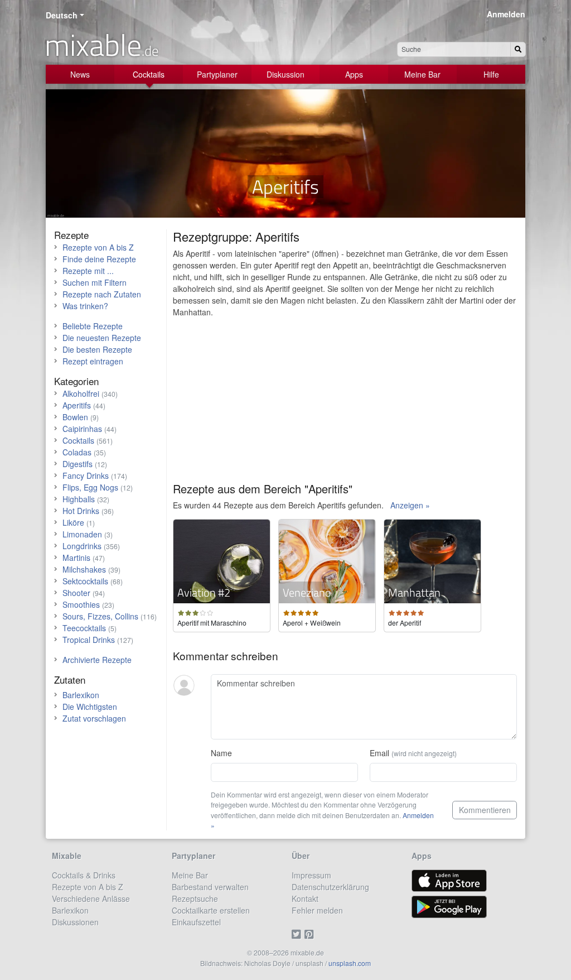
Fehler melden (317, 910)
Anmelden (506, 14)
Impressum (311, 875)
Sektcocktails (85, 581)
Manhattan (414, 592)
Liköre (73, 522)
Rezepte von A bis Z (98, 247)
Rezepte (71, 235)
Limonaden (82, 534)
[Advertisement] (345, 404)
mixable (102, 45)
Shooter (76, 592)
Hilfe (491, 74)
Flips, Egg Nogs (90, 487)
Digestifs (77, 463)
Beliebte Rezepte (92, 326)
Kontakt (305, 898)
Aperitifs (76, 405)
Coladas (76, 452)
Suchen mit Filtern (94, 282)
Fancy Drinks (85, 475)
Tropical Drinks (88, 639)
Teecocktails (84, 627)
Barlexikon (80, 694)
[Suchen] (518, 49)
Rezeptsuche (195, 898)
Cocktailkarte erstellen (211, 910)
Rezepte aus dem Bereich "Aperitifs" (262, 489)
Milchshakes (84, 569)
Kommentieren (485, 809)
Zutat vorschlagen (94, 718)
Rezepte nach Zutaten (101, 294)
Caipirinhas (82, 428)
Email (413, 752)
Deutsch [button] (62, 15)
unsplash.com (349, 963)
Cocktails (148, 74)
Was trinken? (85, 305)
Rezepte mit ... (88, 270)
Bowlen (75, 416)
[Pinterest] (310, 933)
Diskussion (285, 74)
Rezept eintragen (92, 361)
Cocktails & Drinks (83, 875)
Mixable (66, 855)
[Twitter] (298, 933)
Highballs (78, 499)
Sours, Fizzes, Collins (100, 616)
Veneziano (307, 592)
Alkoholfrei (80, 393)
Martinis (76, 557)
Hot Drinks (80, 510)
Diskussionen (75, 922)
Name (221, 752)
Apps (354, 74)
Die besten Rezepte (97, 349)
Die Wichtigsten (89, 706)
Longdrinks (81, 545)
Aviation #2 (203, 592)
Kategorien (76, 381)
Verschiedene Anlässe (91, 898)
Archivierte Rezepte (97, 659)
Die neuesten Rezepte (101, 337)
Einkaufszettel (196, 922)
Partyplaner (217, 74)
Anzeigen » (410, 505)
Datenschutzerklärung (330, 886)
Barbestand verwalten (210, 886)
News (80, 74)
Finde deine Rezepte (99, 259)
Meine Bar (422, 74)
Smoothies (81, 604)
